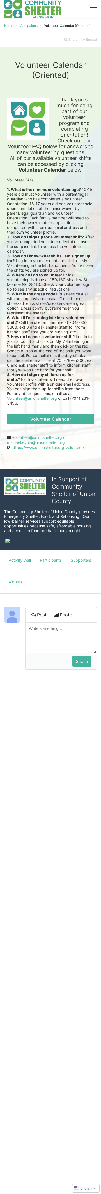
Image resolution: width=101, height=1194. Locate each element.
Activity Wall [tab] (20, 560)
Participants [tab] (51, 560)
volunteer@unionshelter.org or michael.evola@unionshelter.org (37, 440)
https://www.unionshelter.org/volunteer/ (48, 447)
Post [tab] (42, 615)
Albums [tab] (15, 582)
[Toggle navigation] (93, 9)
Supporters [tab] (81, 560)
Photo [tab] (66, 615)
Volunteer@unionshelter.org (32, 398)
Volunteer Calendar (50, 419)
